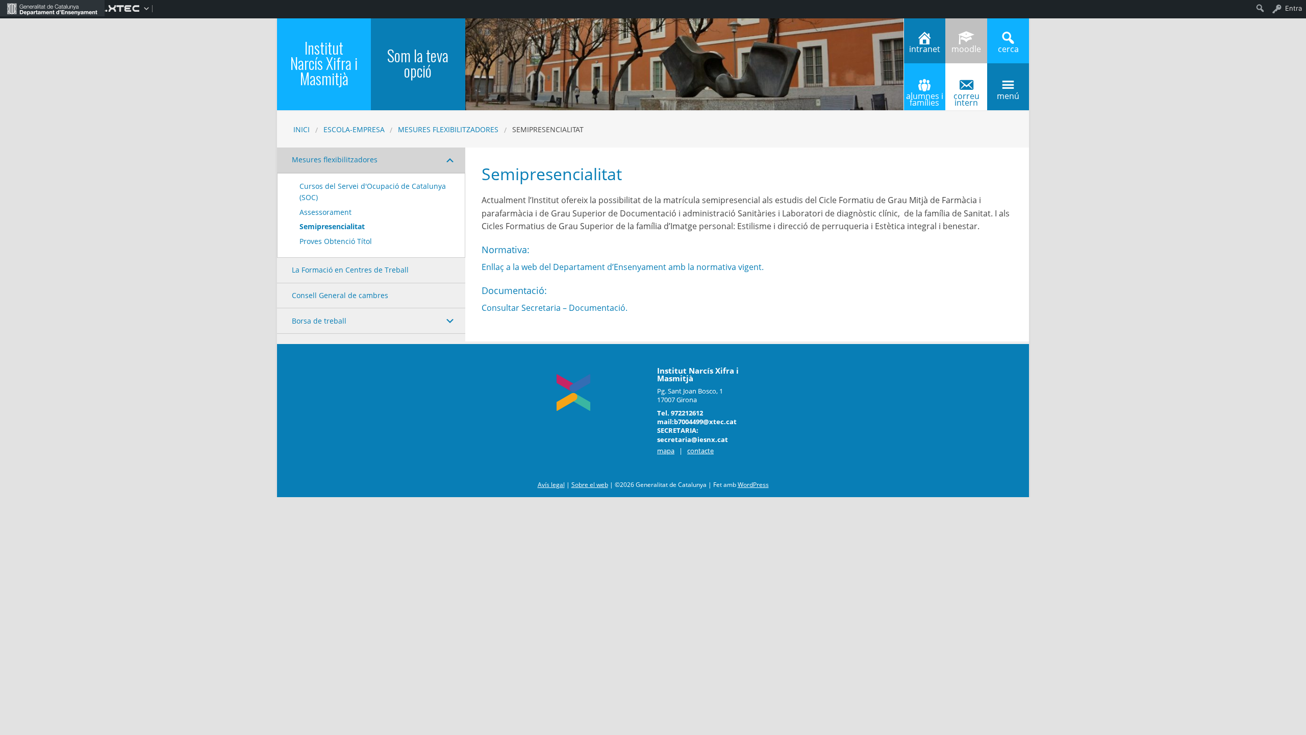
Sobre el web (589, 484)
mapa (665, 450)
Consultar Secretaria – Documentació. (554, 307)
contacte (700, 450)
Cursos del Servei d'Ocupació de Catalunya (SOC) (372, 191)
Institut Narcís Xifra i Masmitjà (324, 63)
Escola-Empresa (354, 129)
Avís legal (551, 484)
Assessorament (325, 212)
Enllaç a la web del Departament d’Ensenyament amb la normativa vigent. (623, 267)
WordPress (753, 484)
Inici (301, 129)
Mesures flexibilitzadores (448, 129)
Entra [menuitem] (1293, 8)
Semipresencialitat (332, 226)
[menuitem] (52, 8)
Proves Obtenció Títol (335, 241)
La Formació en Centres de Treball (350, 270)
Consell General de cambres (340, 295)
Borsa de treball (319, 321)
